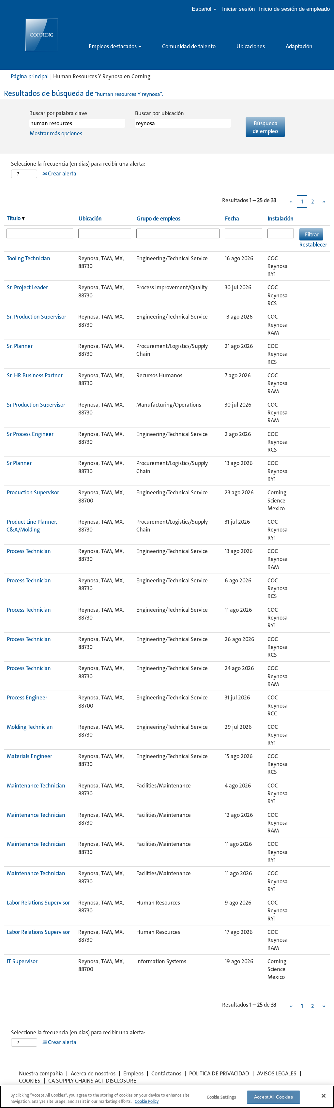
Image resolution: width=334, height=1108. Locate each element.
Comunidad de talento (189, 46)
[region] (167, 1097)
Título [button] (14, 218)
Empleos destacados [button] (113, 46)
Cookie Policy (147, 1101)
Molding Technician (30, 726)
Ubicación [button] (90, 218)
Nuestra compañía (41, 1073)
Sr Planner (19, 463)
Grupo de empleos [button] (158, 218)
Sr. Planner (20, 346)
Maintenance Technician (36, 785)
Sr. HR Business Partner (35, 375)
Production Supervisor (33, 492)
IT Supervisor (22, 961)
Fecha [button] (232, 218)
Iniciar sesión (238, 9)
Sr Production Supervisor (36, 404)
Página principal (30, 76)
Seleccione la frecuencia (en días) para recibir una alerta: (78, 163)
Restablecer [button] (313, 244)
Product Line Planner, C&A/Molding (32, 525)
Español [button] (202, 9)
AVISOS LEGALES (276, 1073)
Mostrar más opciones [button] (56, 133)
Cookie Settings (221, 1097)
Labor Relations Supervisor (38, 902)
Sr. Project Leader (27, 287)
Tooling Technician (28, 258)
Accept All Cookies (273, 1097)
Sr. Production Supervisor (36, 316)
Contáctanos (166, 1073)
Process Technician (29, 551)
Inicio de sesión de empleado (294, 9)
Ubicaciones (250, 46)
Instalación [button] (281, 218)
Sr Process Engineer (30, 434)
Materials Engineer (29, 756)
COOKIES (29, 1080)
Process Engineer (27, 697)
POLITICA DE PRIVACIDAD (219, 1073)
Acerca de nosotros (93, 1073)
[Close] (323, 1096)
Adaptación (299, 46)
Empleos (133, 1073)
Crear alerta (61, 173)
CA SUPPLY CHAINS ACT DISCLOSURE (92, 1080)
